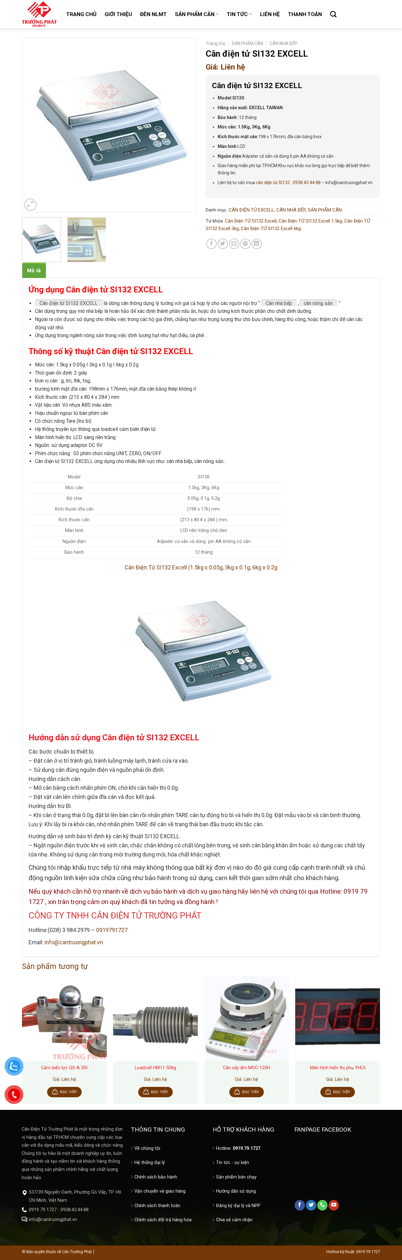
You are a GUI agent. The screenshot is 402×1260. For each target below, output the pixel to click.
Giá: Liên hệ (225, 67)
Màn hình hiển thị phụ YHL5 (338, 1068)
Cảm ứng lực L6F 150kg (38, 1239)
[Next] (185, 125)
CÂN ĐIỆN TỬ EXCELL (251, 210)
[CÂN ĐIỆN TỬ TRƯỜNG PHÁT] (39, 14)
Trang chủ (215, 43)
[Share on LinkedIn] (257, 244)
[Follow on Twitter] (311, 1205)
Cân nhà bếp (279, 303)
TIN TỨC (237, 14)
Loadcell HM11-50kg (155, 1068)
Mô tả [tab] (34, 271)
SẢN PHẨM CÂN (195, 14)
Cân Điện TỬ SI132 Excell (250, 221)
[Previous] (33, 125)
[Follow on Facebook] (300, 1205)
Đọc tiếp (68, 1092)
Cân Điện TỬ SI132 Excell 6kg (271, 228)
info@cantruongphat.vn (74, 942)
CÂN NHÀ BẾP (283, 43)
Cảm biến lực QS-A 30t (64, 1068)
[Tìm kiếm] (333, 14)
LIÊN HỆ (270, 14)
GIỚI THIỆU (118, 14)
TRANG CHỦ (81, 14)
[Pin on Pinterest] (245, 244)
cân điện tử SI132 (273, 182)
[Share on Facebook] (211, 244)
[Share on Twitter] (223, 244)
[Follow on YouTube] (334, 1205)
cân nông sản (318, 303)
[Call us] (322, 1205)
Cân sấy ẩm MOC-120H (246, 1068)
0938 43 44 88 (307, 182)
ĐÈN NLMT (153, 14)
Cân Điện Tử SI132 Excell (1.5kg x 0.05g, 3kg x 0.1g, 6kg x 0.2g (201, 567)
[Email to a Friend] (234, 244)
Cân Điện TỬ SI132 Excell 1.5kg (310, 221)
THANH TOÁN (305, 14)
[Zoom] (30, 205)
